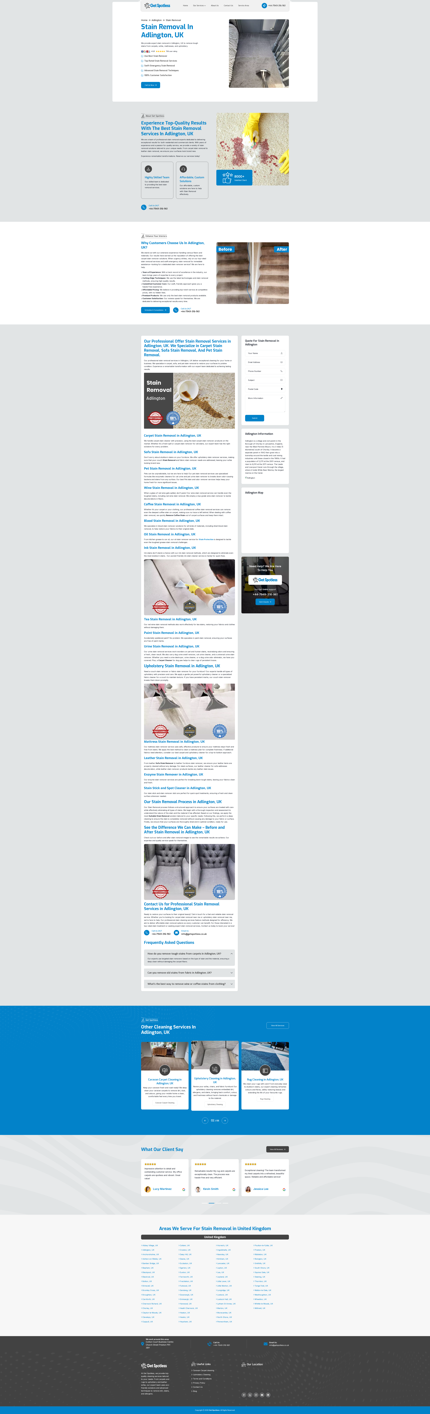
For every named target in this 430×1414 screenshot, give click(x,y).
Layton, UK (222, 1268)
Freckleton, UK (186, 1281)
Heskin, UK (184, 1317)
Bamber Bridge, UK (150, 1263)
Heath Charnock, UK (189, 1308)
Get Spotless (214, 1410)
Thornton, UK (261, 1281)
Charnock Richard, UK (152, 1304)
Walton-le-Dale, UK (263, 1290)
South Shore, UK (262, 1268)
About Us (215, 5)
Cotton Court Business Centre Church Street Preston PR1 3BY (159, 1345)
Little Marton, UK (224, 1286)
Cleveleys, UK (148, 1317)
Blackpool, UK (148, 1272)
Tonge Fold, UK (261, 1286)
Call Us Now (149, 85)
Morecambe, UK (224, 1313)
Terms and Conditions (202, 1379)
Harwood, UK (186, 1304)
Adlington (157, 20)
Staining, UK (260, 1277)
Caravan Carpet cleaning (203, 1370)
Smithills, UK (260, 1263)
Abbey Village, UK (150, 1245)
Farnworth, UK (186, 1277)
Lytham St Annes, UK (226, 1304)
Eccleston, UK (186, 1263)
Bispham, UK (148, 1268)
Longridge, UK (223, 1290)
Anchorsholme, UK (150, 1254)
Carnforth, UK (148, 1299)
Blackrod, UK (148, 1277)
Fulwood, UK (185, 1286)
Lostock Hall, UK (224, 1299)
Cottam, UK (185, 1245)
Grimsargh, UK (186, 1299)
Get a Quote (264, 602)
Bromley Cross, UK (150, 1290)
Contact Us (228, 5)
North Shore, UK (224, 1317)
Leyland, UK (222, 1277)
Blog (195, 1391)
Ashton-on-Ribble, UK (151, 1259)
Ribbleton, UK (261, 1254)
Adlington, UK (148, 1250)
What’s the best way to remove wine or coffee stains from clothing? (187, 984)
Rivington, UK (260, 1259)
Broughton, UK (148, 1295)
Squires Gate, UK (262, 1272)
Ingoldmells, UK (224, 1250)
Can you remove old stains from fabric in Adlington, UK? (180, 972)
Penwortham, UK (224, 1322)
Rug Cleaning (215, 1099)
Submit (254, 418)
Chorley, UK (147, 1308)
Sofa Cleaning (265, 1103)
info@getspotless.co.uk (194, 934)
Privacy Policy (199, 1383)
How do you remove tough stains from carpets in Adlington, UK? (184, 953)
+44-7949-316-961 (277, 5)
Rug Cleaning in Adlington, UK (215, 1079)
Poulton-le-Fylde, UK (264, 1245)
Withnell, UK (260, 1308)
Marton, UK (222, 1308)
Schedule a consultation (154, 310)
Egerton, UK (185, 1268)
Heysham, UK (186, 1322)
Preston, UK (260, 1250)
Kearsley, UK (222, 1254)
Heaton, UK (185, 1313)
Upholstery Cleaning (165, 1104)
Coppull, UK (147, 1322)
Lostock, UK (222, 1295)
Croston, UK (185, 1250)
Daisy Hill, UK (185, 1254)
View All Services (277, 1025)
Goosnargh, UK (186, 1295)
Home (185, 5)
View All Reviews (276, 1149)
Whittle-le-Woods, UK (264, 1304)
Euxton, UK (185, 1272)
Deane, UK (184, 1259)
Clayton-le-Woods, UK (151, 1313)
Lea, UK (220, 1272)
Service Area (243, 5)
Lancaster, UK (223, 1263)
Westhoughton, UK (263, 1295)
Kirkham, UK (222, 1259)
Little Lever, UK (223, 1281)
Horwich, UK (222, 1245)
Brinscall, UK (148, 1286)
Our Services (198, 5)
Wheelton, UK (261, 1299)
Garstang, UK (185, 1290)
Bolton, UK (147, 1281)
